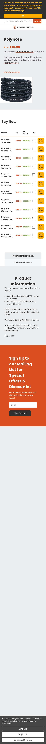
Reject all (23, 734)
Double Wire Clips (24, 51)
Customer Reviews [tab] (23, 262)
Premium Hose (11, 63)
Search (37, 21)
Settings (23, 728)
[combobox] (23, 21)
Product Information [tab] (23, 255)
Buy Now (41, 141)
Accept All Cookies (23, 740)
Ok (23, 16)
